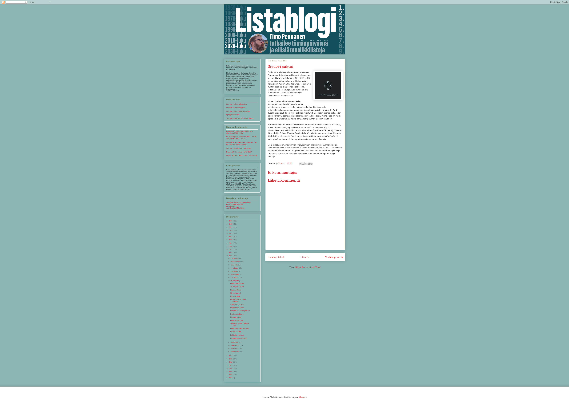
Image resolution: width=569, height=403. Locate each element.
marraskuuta (235, 261)
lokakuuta (234, 265)
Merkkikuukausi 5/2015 (238, 338)
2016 (231, 252)
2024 (231, 227)
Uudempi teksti (276, 257)
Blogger (302, 397)
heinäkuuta (235, 274)
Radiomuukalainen (236, 314)
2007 (231, 378)
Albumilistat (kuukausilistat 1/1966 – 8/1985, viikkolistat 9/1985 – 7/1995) (242, 143)
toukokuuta (235, 281)
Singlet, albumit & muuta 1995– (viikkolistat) (241, 155)
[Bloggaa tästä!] (303, 163)
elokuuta (234, 271)
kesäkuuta (235, 277)
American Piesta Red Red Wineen (238, 203)
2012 (231, 362)
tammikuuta (235, 352)
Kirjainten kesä (235, 290)
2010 (231, 368)
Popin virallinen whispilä (234, 204)
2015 (231, 256)
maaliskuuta (235, 345)
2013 (231, 359)
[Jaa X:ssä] (305, 163)
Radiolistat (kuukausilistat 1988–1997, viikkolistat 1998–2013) (239, 132)
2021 (231, 237)
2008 (231, 375)
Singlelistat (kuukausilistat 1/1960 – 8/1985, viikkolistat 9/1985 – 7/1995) (241, 138)
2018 (231, 246)
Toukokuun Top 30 (237, 287)
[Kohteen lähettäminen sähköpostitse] (300, 163)
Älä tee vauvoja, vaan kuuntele (238, 300)
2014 (231, 356)
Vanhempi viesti (334, 257)
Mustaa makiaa (235, 317)
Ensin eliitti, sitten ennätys (239, 329)
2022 (231, 233)
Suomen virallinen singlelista (236, 108)
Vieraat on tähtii (235, 332)
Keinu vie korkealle (237, 283)
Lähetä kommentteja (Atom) (308, 267)
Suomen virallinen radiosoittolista (238, 111)
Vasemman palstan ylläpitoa (240, 311)
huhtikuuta (235, 342)
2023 (231, 230)
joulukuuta (234, 258)
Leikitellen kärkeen (237, 335)
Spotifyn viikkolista (232, 115)
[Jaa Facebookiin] (308, 163)
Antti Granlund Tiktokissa (235, 208)
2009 (231, 372)
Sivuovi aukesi (235, 293)
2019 (231, 243)
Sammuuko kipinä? (237, 304)
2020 (231, 240)
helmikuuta (235, 348)
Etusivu (305, 257)
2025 (231, 224)
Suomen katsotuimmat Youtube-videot (239, 118)
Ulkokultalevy (235, 296)
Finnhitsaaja (230, 206)
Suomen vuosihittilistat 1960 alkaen (238, 148)
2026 (231, 221)
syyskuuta (235, 268)
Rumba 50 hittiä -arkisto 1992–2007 (239, 152)
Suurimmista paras (237, 308)
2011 (231, 365)
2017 (231, 249)
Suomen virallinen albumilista (236, 104)
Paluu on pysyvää (236, 320)
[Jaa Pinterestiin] (311, 163)
